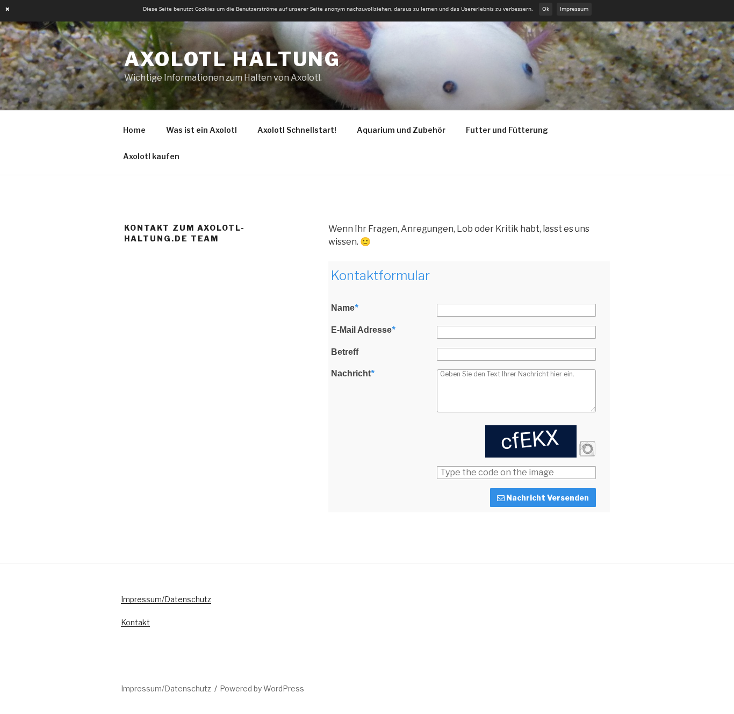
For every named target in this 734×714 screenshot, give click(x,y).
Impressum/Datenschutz (166, 599)
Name (344, 308)
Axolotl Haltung (232, 59)
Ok (545, 8)
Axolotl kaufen (151, 156)
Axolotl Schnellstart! (296, 129)
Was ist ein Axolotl (201, 129)
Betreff (344, 352)
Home (134, 129)
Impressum (574, 8)
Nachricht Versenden (547, 497)
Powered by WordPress (262, 688)
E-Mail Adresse (363, 330)
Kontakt (135, 622)
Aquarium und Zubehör (401, 129)
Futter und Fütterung (507, 129)
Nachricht (352, 373)
